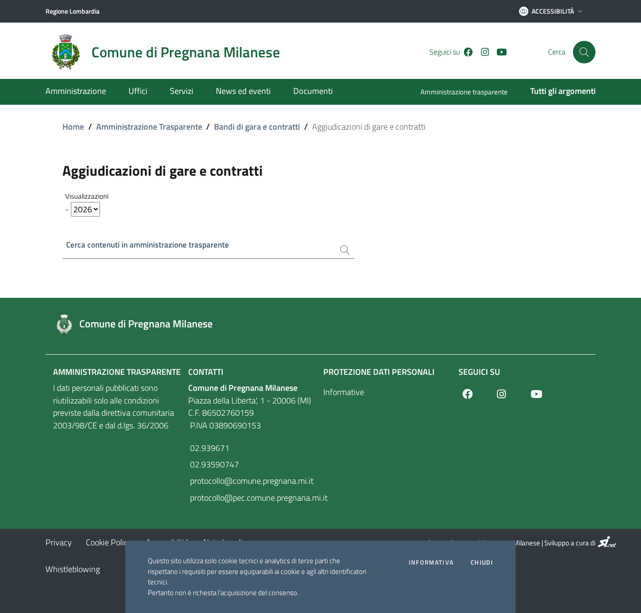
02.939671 (208, 448)
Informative (343, 392)
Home (73, 126)
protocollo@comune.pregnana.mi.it (250, 480)
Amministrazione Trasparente (149, 126)
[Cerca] (584, 52)
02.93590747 (213, 464)
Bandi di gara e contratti (257, 126)
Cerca (556, 52)
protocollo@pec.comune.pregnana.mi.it (253, 497)
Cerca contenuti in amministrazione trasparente (147, 245)
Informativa (431, 562)
